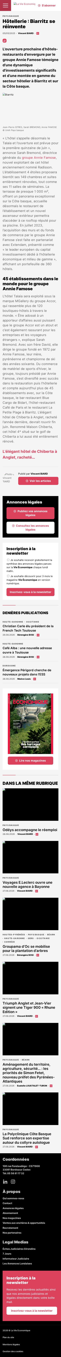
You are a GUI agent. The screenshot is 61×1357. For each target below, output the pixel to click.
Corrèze (9, 942)
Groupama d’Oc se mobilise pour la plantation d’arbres (26, 948)
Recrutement (10, 1227)
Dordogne (9, 665)
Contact (7, 1203)
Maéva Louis (24, 679)
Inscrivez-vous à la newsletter (30, 592)
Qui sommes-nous (13, 1198)
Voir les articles (40, 480)
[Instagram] (13, 1181)
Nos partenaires (12, 1232)
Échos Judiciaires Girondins (19, 1248)
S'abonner (49, 5)
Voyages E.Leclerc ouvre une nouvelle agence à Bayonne (27, 884)
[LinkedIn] (5, 1181)
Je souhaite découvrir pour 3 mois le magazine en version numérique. (30, 580)
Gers (31, 938)
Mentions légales (11, 1344)
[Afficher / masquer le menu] (5, 5)
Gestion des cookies (13, 1351)
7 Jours (7, 1253)
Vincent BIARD (26, 33)
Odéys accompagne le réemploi (30, 830)
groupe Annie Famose (39, 158)
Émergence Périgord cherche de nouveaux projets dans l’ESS (27, 672)
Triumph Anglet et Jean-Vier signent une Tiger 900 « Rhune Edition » (29, 1007)
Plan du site (8, 1337)
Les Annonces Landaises (17, 1263)
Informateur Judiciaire (16, 1258)
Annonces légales (13, 1208)
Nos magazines (12, 1218)
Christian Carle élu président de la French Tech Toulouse (28, 628)
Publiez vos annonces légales (32, 513)
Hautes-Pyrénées (14, 934)
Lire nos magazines (32, 760)
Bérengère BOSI (25, 634)
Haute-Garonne (13, 622)
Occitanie (32, 622)
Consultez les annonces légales (32, 527)
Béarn (51, 934)
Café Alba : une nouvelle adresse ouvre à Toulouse (27, 650)
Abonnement (10, 1213)
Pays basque (11, 16)
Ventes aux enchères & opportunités (24, 1222)
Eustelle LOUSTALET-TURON (32, 1085)
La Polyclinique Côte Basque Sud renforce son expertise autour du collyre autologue (27, 1138)
